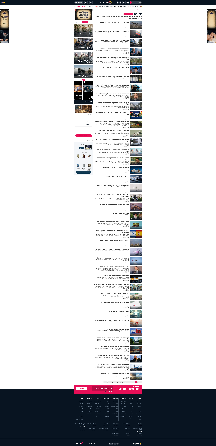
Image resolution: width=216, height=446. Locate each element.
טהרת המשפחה (89, 403)
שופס (102, 6)
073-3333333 (139, 435)
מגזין (135, 6)
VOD (137, 6)
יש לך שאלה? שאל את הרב (83, 136)
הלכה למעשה (123, 405)
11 (120, 382)
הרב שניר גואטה (98, 408)
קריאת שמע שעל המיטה (79, 419)
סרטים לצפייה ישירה (114, 405)
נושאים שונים (106, 398)
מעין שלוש (81, 408)
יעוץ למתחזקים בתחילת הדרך (91, 423)
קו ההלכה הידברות (127, 428)
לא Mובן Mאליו (123, 401)
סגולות (108, 408)
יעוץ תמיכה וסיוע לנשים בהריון (114, 428)
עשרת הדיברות (106, 405)
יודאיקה (107, 418)
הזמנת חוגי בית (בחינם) (92, 428)
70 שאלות (115, 6)
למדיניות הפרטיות (106, 391)
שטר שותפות (129, 6)
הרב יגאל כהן (99, 406)
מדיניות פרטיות (138, 400)
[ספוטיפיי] (85, 2)
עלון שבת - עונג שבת (115, 423)
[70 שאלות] (87, 2)
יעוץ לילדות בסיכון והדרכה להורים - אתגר (80, 424)
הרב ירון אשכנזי (98, 409)
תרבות (132, 411)
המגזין (132, 401)
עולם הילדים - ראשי (114, 400)
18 (108, 382)
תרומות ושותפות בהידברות (126, 423)
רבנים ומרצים (98, 398)
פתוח (125, 406)
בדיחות (116, 403)
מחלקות (99, 6)
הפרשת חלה (90, 414)
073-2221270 (82, 430)
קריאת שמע (81, 409)
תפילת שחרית (80, 400)
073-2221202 (116, 435)
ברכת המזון (81, 406)
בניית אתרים (86, 443)
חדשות (133, 6)
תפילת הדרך (81, 413)
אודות (140, 419)
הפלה (91, 409)
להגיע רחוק (124, 411)
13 (117, 382)
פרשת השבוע (131, 414)
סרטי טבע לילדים (115, 413)
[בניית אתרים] (91, 443)
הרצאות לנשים (89, 413)
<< (140, 382)
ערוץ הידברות (139, 401)
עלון (104, 6)
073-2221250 (128, 435)
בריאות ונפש (107, 411)
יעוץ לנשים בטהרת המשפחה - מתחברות (137, 429)
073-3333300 (127, 430)
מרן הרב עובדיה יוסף (97, 401)
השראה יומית (124, 414)
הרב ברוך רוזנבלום (98, 411)
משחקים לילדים (115, 408)
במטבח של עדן (123, 403)
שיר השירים (81, 414)
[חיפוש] (131, 2)
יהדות (132, 400)
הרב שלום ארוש (98, 414)
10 (122, 382)
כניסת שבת (139, 409)
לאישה (91, 400)
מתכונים (90, 401)
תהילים (82, 411)
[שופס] (90, 2)
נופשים (140, 411)
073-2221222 (139, 425)
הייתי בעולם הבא (123, 416)
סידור (82, 398)
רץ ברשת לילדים (115, 401)
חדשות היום (131, 403)
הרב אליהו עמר (98, 418)
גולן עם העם (124, 408)
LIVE (85, 6)
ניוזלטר (140, 405)
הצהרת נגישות (138, 418)
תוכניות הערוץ (123, 398)
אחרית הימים (107, 413)
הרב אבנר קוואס (98, 416)
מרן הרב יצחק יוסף (98, 403)
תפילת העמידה (80, 405)
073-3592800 (105, 425)
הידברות (139, 398)
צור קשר (93, 6)
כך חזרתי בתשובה (123, 413)
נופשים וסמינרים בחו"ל (115, 433)
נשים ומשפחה (89, 398)
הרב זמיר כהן (124, 6)
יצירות (117, 414)
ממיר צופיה (140, 433)
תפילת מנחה (81, 401)
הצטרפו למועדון (79, 6)
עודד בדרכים (124, 400)
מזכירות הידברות (139, 423)
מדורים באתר (131, 398)
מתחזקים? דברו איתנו (78, 2)
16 (112, 382)
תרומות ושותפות (138, 413)
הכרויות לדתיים (106, 414)
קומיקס (116, 409)
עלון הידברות (139, 403)
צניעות (91, 408)
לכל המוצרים (83, 172)
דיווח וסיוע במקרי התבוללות (103, 428)
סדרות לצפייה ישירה (114, 406)
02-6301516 (139, 431)
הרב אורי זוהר (99, 413)
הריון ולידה (90, 411)
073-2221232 (94, 425)
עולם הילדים (120, 6)
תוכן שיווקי (131, 418)
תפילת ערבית (81, 403)
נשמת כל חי (81, 416)
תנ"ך (108, 401)
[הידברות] (105, 3)
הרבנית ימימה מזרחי (89, 406)
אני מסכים (107, 391)
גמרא (108, 403)
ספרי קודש (107, 416)
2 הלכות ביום (139, 406)
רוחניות (132, 406)
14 (115, 382)
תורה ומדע (131, 409)
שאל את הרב (111, 6)
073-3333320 (82, 426)
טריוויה (117, 411)
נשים (132, 405)
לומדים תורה (107, 400)
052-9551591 (116, 430)
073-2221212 (128, 425)
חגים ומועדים (131, 416)
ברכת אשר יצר (80, 418)
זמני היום (107, 6)
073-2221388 (116, 425)
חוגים (117, 416)
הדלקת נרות (90, 405)
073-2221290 (93, 430)
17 (110, 382)
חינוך (108, 409)
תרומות (96, 6)
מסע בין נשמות (123, 409)
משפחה (132, 408)
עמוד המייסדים (138, 416)
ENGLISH (90, 6)
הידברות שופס (138, 414)
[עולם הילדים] (92, 2)
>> (104, 382)
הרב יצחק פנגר (98, 405)
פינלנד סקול (107, 406)
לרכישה (81, 148)
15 (113, 382)
